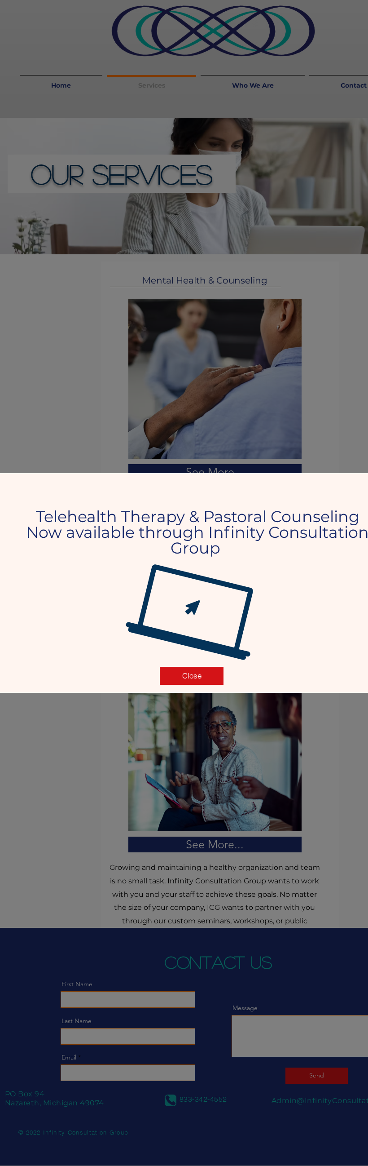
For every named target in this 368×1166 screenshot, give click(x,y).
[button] (191, 676)
